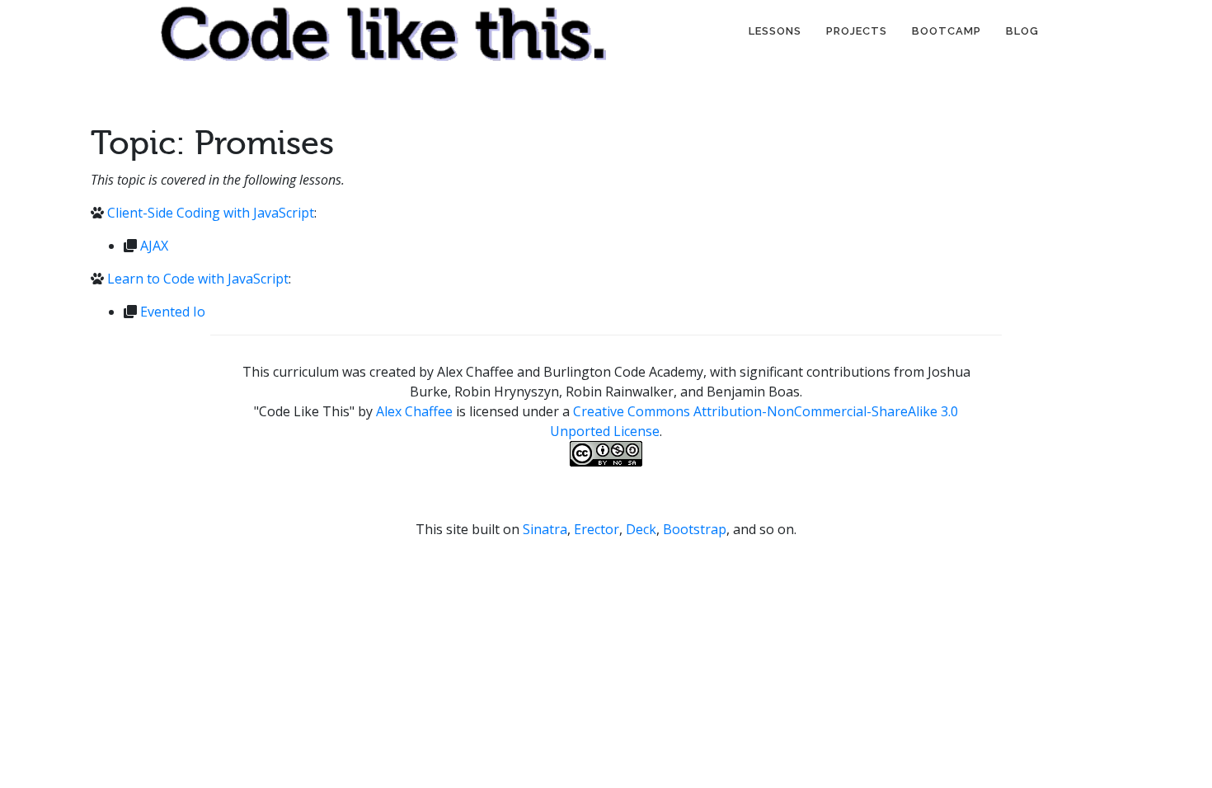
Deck (641, 529)
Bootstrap (694, 529)
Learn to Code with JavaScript (198, 279)
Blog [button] (1022, 31)
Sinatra (545, 529)
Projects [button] (856, 31)
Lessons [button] (775, 31)
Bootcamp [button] (946, 31)
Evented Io (172, 312)
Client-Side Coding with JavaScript (210, 213)
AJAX (154, 246)
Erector (596, 529)
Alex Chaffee (414, 411)
